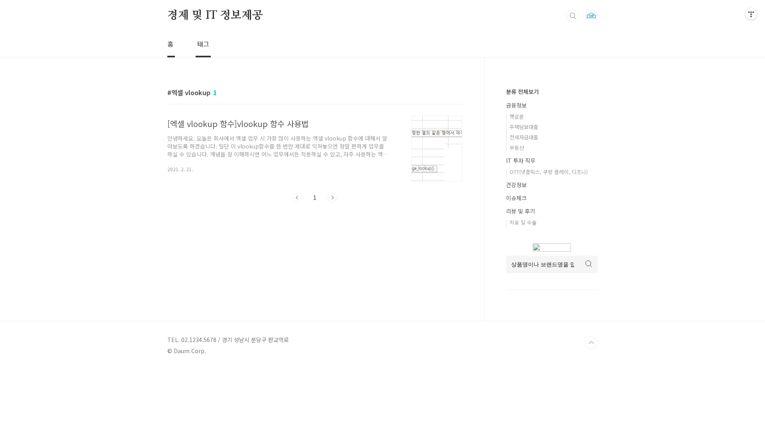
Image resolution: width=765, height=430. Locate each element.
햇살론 (517, 116)
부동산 (517, 147)
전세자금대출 (524, 137)
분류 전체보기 (522, 92)
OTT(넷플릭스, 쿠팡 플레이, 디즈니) (549, 172)
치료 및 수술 (523, 222)
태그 (203, 44)
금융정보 (516, 105)
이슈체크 (516, 198)
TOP (591, 342)
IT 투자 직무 (521, 160)
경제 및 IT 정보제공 (215, 15)
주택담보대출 (524, 127)
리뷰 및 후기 (520, 211)
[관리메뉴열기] (751, 14)
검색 (573, 16)
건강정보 (516, 185)
